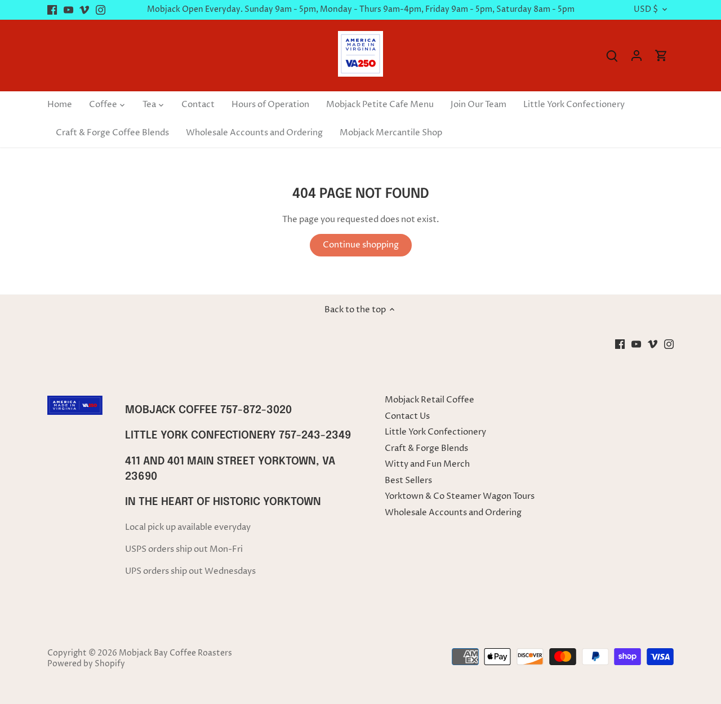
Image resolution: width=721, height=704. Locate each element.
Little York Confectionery (435, 432)
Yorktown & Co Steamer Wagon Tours (460, 496)
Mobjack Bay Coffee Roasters (175, 653)
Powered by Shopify (86, 664)
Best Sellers (408, 480)
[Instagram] (100, 10)
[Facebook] (52, 10)
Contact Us (407, 416)
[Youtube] (68, 10)
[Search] (611, 55)
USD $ (646, 10)
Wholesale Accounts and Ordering (453, 513)
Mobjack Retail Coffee (429, 400)
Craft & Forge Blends (426, 448)
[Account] (636, 55)
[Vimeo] (84, 10)
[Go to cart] (661, 55)
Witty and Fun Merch (427, 464)
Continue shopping (361, 245)
